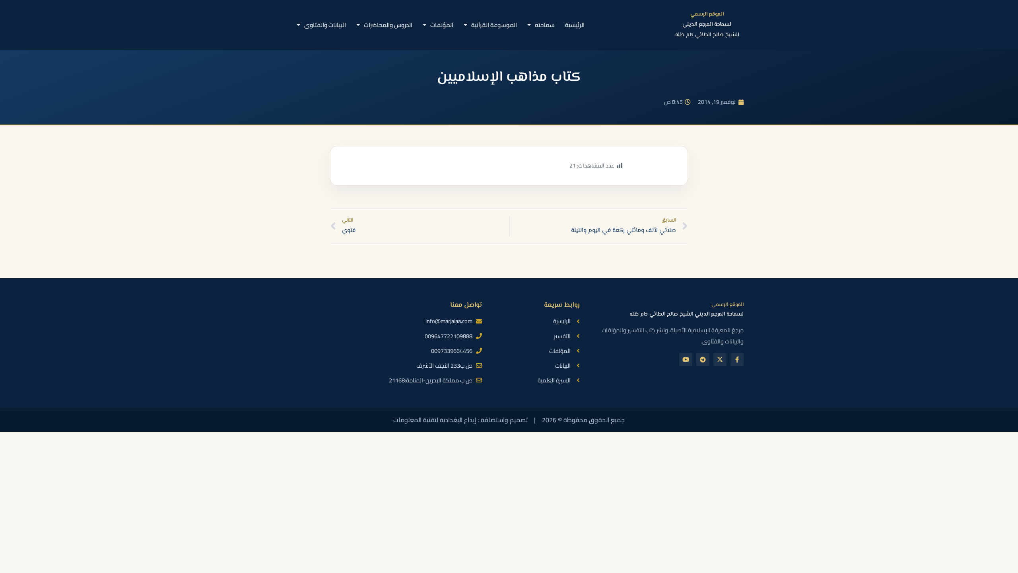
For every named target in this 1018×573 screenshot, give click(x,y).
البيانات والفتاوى (325, 25)
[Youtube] (685, 359)
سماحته (545, 25)
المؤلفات (441, 25)
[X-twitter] (720, 359)
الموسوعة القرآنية (494, 25)
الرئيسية (575, 25)
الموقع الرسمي (707, 14)
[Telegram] (702, 359)
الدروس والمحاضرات (388, 25)
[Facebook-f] (737, 359)
